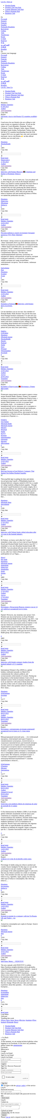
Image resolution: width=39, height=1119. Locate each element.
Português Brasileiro (8, 27)
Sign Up (4, 1083)
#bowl (3, 557)
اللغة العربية (5, 45)
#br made (4, 559)
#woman (4, 695)
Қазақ (3, 37)
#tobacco (4, 205)
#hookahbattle (6, 144)
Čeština (3, 31)
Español (3, 25)
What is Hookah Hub (12, 11)
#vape (3, 276)
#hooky (3, 341)
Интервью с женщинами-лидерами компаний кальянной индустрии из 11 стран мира (18, 730)
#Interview (4, 201)
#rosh (3, 571)
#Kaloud (4, 430)
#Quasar (4, 349)
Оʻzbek (3, 39)
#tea (2, 933)
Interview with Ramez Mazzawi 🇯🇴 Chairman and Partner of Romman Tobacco (18, 173)
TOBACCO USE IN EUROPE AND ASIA (16, 859)
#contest (3, 274)
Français (4, 23)
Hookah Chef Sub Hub (13, 7)
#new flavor (14, 1020)
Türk (2, 33)
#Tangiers (4, 766)
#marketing (5, 569)
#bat (2, 270)
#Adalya (4, 420)
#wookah (4, 353)
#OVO (3, 433)
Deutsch (3, 21)
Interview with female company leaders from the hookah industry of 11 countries (17, 663)
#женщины (5, 770)
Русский (4, 19)
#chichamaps (5, 693)
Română (4, 49)
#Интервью (5, 443)
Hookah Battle (10, 5)
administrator (17, 1045)
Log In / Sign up (6, 2)
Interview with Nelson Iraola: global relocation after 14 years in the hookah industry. (18, 533)
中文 (2, 43)
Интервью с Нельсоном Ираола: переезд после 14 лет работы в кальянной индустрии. (19, 608)
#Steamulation (6, 351)
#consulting (5, 992)
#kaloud (3, 343)
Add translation (6, 110)
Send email (5, 1098)
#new (8, 1020)
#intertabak (4, 565)
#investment (5, 504)
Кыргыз (4, 41)
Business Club (10, 13)
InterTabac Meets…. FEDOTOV (12, 961)
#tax (2, 998)
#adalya (3, 331)
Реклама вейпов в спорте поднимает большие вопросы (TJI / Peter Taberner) (18, 234)
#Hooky (3, 428)
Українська (5, 35)
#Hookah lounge (6, 337)
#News (3, 1020)
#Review (22, 1020)
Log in (8, 1117)
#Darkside (9, 1022)
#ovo (2, 347)
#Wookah (4, 439)
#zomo (3, 573)
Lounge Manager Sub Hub (14, 9)
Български (5, 29)
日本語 (3, 47)
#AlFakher (4, 333)
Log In (4, 1064)
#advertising (5, 268)
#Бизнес (4, 441)
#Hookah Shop (6, 502)
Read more (4, 158)
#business (4, 142)
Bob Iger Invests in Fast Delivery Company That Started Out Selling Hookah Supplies (17, 472)
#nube (3, 345)
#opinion (29, 1020)
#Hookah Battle (6, 424)
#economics (5, 886)
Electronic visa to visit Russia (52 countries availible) (19, 116)
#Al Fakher (5, 422)
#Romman (4, 203)
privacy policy (21, 1085)
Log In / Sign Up (7, 87)
